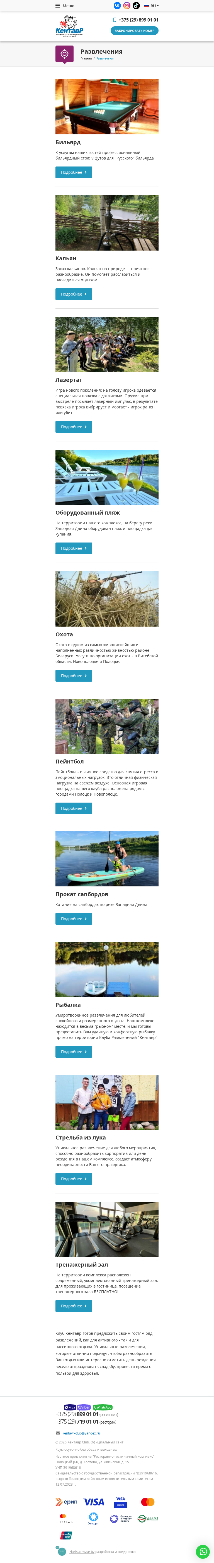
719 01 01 (77, 1421)
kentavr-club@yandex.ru (81, 1433)
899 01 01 (77, 1414)
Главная (86, 58)
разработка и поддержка (102, 1551)
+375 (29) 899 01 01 (138, 20)
